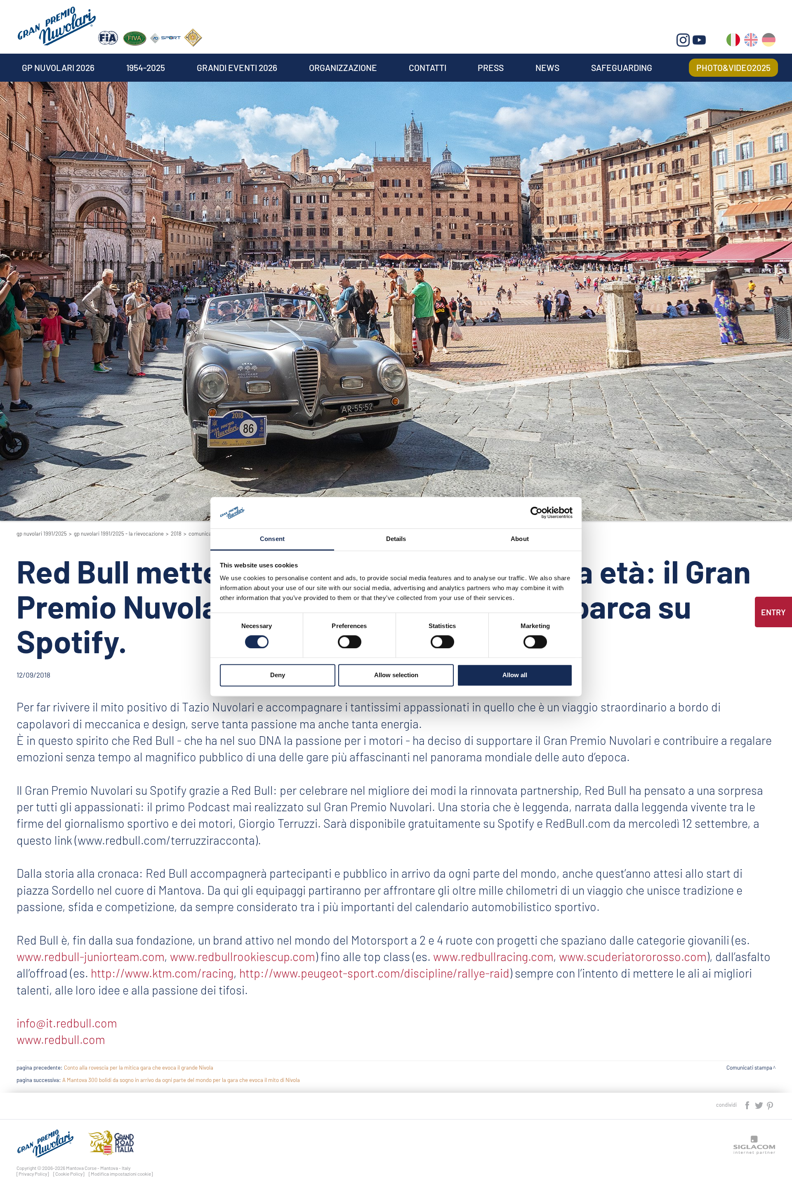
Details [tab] (396, 539)
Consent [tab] (272, 539)
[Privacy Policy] (32, 1173)
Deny (277, 675)
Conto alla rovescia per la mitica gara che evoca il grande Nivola (138, 1067)
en (751, 41)
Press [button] (491, 67)
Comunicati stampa (749, 1067)
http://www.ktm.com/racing (162, 973)
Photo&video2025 (733, 67)
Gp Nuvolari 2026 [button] (58, 67)
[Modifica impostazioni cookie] (121, 1173)
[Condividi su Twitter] (759, 1104)
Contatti (427, 67)
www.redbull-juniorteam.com (90, 956)
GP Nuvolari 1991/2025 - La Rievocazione (119, 533)
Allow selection (396, 675)
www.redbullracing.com (493, 956)
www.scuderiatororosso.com (633, 956)
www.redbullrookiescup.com (242, 956)
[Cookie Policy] (69, 1173)
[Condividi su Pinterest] (770, 1104)
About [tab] (520, 539)
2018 (176, 533)
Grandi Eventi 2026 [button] (237, 67)
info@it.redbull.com (66, 1023)
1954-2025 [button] (145, 67)
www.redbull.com (60, 1039)
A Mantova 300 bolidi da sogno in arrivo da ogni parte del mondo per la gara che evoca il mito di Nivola (181, 1080)
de (769, 41)
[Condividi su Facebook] (748, 1104)
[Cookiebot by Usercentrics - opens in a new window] (536, 512)
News (547, 67)
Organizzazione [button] (343, 67)
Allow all (514, 675)
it (733, 41)
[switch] (349, 641)
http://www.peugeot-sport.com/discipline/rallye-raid (374, 973)
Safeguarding (621, 67)
